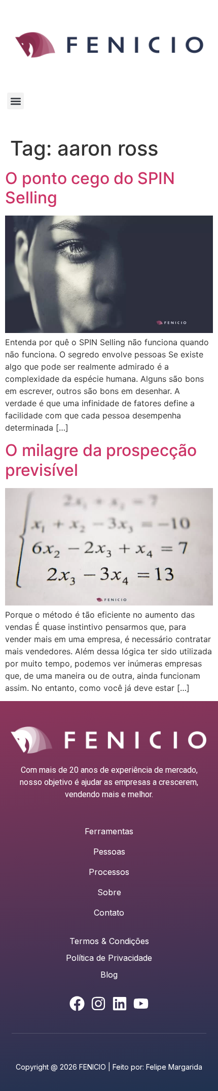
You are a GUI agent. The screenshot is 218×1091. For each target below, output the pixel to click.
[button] (15, 101)
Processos (109, 872)
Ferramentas (109, 831)
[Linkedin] (119, 1003)
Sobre (109, 892)
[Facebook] (77, 1003)
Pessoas (109, 851)
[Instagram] (98, 1003)
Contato (109, 912)
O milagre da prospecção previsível (101, 459)
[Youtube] (141, 1003)
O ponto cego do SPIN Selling (90, 187)
